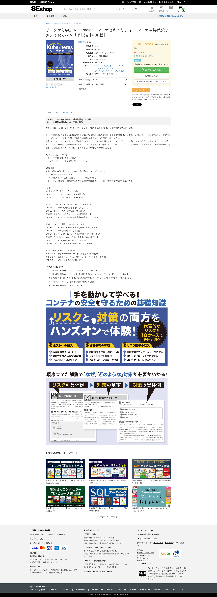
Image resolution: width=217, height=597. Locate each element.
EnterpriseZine (80, 590)
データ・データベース (104, 71)
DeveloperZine (170, 590)
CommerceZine (97, 590)
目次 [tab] (57, 112)
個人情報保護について (144, 555)
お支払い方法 (37, 539)
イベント (183, 590)
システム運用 (119, 71)
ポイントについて (146, 530)
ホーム (48, 24)
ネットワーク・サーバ (118, 68)
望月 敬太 (82, 42)
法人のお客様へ (148, 2)
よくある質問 (130, 2)
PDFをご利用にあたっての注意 (91, 84)
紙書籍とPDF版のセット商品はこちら (152, 82)
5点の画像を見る (52, 87)
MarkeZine (66, 590)
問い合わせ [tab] (67, 112)
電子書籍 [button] (50, 16)
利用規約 (140, 550)
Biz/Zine (110, 590)
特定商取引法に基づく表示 (145, 552)
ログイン (182, 2)
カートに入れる (153, 69)
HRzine (133, 590)
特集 (65, 16)
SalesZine (122, 590)
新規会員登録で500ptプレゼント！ (173, 16)
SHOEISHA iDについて (144, 563)
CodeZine (54, 590)
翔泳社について (142, 560)
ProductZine (145, 590)
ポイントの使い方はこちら (143, 56)
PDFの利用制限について (89, 80)
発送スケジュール (92, 530)
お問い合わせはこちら (148, 539)
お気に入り (152, 11)
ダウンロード (171, 11)
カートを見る (181, 10)
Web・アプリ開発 (101, 66)
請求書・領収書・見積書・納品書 (98, 571)
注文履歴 (161, 11)
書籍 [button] (36, 16)
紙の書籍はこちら (152, 76)
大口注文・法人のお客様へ (149, 534)
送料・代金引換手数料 (41, 530)
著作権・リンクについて (144, 558)
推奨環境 (82, 89)
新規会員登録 (167, 2)
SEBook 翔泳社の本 (38, 590)
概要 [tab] (49, 112)
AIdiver (157, 590)
